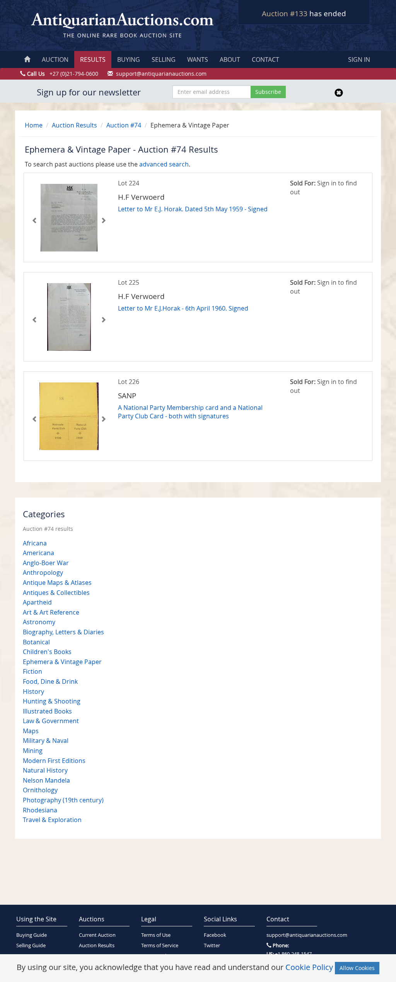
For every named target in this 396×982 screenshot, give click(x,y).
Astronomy (39, 622)
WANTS (197, 59)
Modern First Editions (54, 760)
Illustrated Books (47, 711)
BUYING (128, 59)
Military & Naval (45, 740)
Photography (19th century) (63, 800)
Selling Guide (31, 945)
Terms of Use (156, 935)
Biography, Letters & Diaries (63, 632)
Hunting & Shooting (51, 701)
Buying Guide (31, 935)
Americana (38, 553)
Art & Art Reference (51, 612)
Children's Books (47, 651)
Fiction (32, 671)
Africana (35, 543)
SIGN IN (359, 59)
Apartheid (37, 602)
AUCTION (55, 59)
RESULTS (93, 59)
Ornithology (40, 790)
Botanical (36, 642)
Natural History (45, 770)
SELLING (164, 59)
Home (34, 125)
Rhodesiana (40, 810)
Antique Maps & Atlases (57, 582)
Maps (31, 731)
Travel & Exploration (52, 820)
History (33, 691)
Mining (33, 750)
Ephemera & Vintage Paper (62, 661)
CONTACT (265, 59)
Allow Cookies (357, 968)
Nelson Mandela (46, 780)
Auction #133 (284, 13)
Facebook (215, 935)
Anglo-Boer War (46, 563)
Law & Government (51, 721)
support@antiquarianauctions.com (291, 935)
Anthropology (43, 572)
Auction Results (74, 125)
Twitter (212, 945)
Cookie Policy (309, 967)
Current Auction (97, 935)
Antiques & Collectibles (56, 592)
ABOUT (230, 59)
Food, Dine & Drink (50, 681)
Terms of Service (159, 945)
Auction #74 (123, 125)
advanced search (164, 164)
